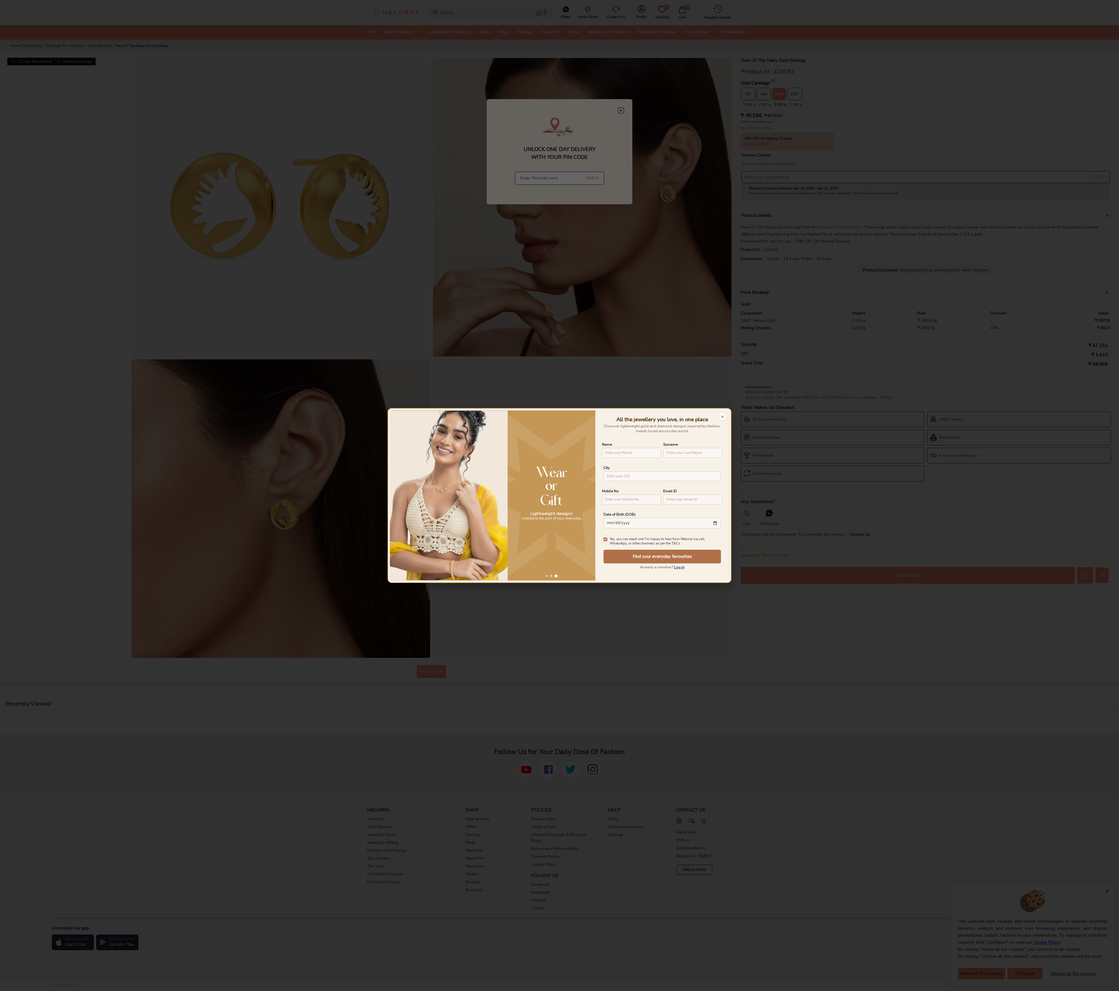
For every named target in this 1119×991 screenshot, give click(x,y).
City (607, 467)
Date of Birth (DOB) (620, 514)
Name (607, 444)
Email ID (670, 491)
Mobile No (610, 491)
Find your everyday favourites (662, 556)
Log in (679, 567)
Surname (670, 444)
